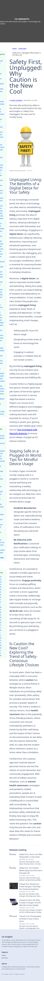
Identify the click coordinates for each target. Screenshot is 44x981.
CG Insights (22, 19)
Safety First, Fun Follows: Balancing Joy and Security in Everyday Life (30, 870)
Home (14, 48)
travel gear (22, 48)
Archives (5, 958)
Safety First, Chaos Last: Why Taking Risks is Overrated (30, 855)
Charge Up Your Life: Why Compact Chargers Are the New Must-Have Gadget (30, 902)
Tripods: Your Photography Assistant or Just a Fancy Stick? (30, 918)
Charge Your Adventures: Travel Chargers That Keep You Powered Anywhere (29, 886)
